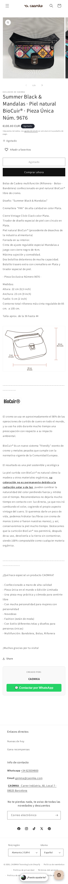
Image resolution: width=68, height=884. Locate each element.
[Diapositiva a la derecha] (42, 85)
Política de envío (15, 875)
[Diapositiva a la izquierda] (26, 85)
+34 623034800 (29, 770)
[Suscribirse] (57, 815)
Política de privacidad (23, 870)
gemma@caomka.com (29, 778)
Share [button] (9, 658)
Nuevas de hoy (15, 741)
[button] (7, 6)
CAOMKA (15, 864)
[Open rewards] (59, 875)
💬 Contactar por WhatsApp (34, 687)
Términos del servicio (48, 870)
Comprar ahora (34, 172)
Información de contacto (52, 875)
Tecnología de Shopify (29, 864)
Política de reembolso (54, 864)
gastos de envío (31, 131)
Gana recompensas (18, 749)
